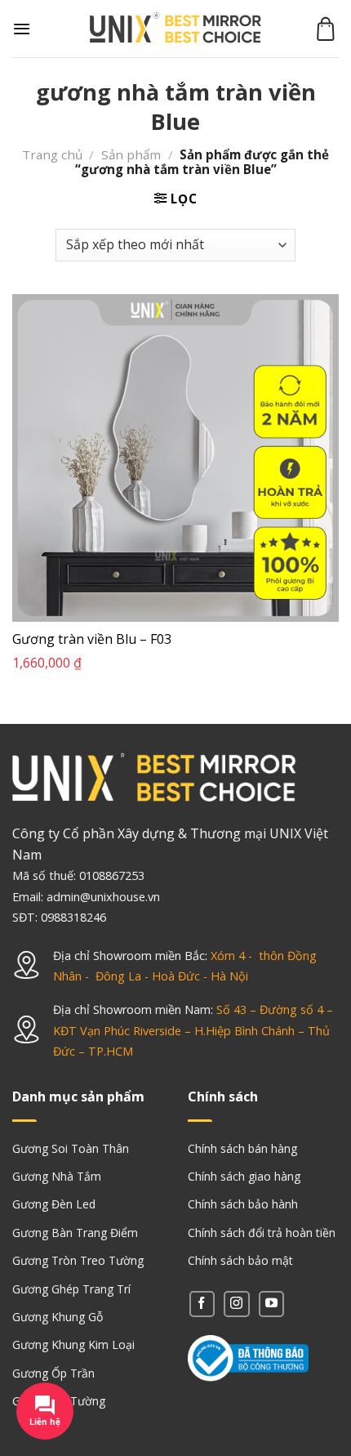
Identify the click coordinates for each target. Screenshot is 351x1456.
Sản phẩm (131, 154)
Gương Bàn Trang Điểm (75, 1232)
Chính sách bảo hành (243, 1204)
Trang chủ (52, 154)
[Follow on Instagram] (236, 1303)
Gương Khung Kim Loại (73, 1344)
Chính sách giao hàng (244, 1176)
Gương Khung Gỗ (57, 1316)
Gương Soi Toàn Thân (70, 1148)
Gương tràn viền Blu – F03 (91, 639)
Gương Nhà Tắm (56, 1176)
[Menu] (21, 28)
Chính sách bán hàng (242, 1148)
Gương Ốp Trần (53, 1373)
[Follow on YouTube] (271, 1303)
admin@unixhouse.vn (103, 896)
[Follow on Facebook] (202, 1303)
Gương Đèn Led (54, 1204)
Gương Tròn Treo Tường (78, 1260)
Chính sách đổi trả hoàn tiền (261, 1232)
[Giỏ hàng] (326, 28)
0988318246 (73, 917)
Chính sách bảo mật (240, 1260)
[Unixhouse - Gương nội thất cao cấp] (175, 29)
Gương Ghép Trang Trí (71, 1289)
